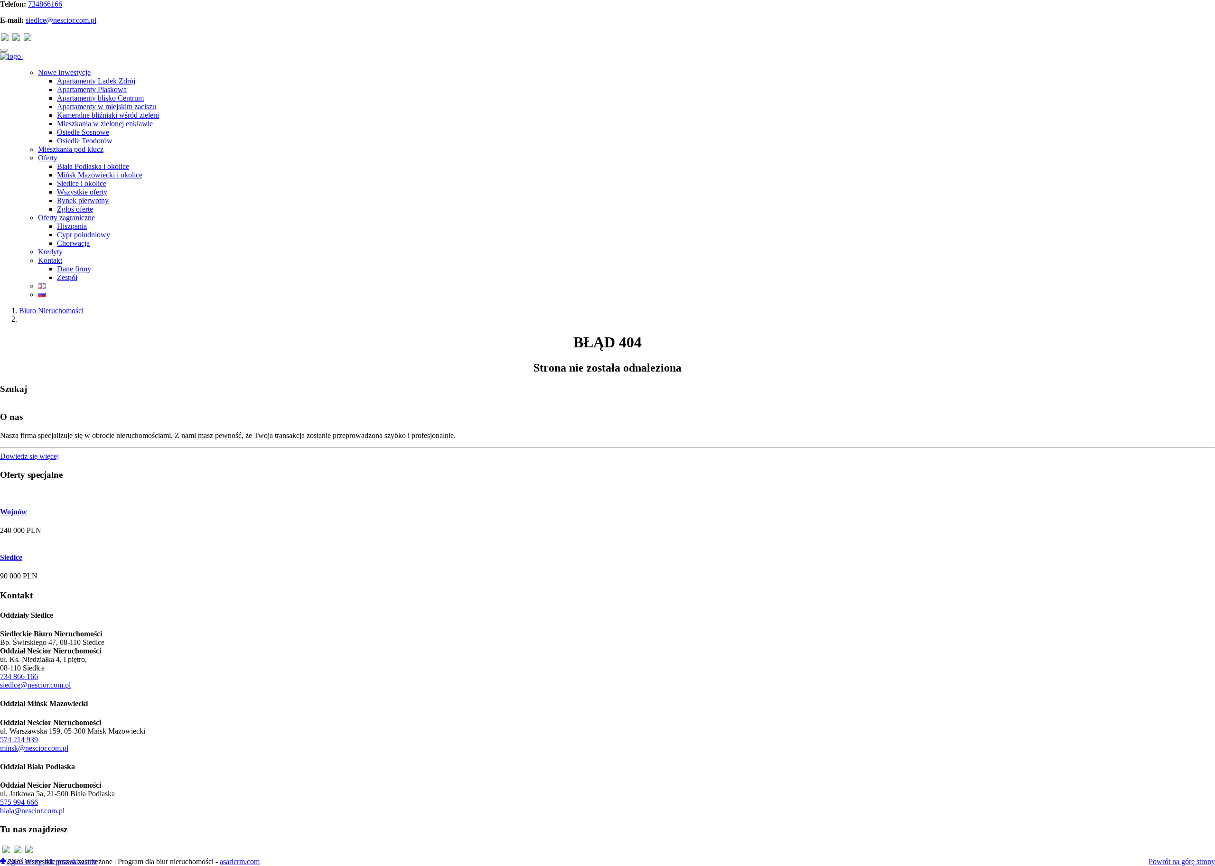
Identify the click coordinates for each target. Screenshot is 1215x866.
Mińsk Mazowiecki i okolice (99, 175)
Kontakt (50, 260)
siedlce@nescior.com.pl (61, 20)
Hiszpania (72, 226)
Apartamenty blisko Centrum (100, 98)
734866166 (45, 4)
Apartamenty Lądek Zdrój (96, 81)
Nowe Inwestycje (64, 72)
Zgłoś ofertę (75, 209)
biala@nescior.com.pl (32, 811)
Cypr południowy (83, 235)
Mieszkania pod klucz (70, 149)
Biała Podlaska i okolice (93, 166)
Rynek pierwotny (83, 200)
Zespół (67, 277)
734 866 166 (19, 676)
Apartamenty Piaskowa (92, 89)
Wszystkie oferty (82, 192)
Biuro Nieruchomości (51, 311)
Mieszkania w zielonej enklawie (105, 124)
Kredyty (50, 252)
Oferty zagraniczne (66, 218)
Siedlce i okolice (81, 183)
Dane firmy (74, 269)
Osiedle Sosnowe (83, 132)
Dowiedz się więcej (29, 456)
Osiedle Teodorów (84, 141)
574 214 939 (19, 740)
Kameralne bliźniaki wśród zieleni (108, 115)
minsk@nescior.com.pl (34, 748)
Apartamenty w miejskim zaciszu (106, 106)
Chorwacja (73, 243)
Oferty (47, 158)
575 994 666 (19, 802)
